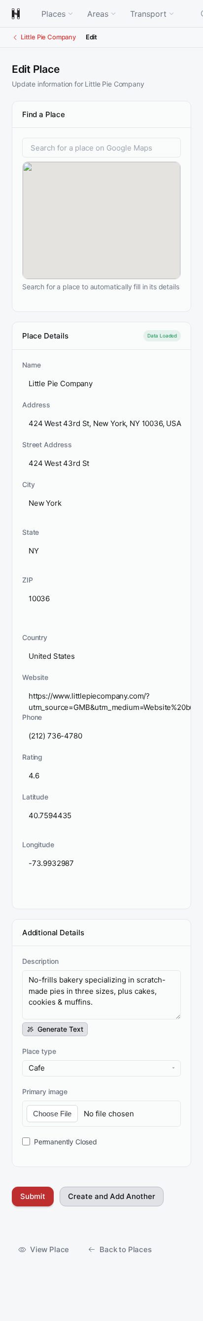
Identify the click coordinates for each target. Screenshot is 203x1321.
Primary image (45, 1091)
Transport (148, 14)
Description (40, 961)
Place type (39, 1051)
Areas (97, 14)
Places (53, 14)
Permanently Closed (65, 1141)
